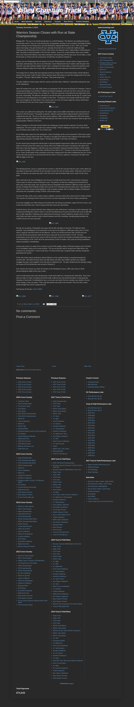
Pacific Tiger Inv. (105, 77)
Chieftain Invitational (25, 478)
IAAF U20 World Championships (63, 463)
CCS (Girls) (22, 411)
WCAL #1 (103, 74)
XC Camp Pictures (106, 87)
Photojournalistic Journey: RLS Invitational (32, 431)
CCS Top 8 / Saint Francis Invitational (65, 494)
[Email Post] (43, 304)
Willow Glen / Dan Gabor (61, 449)
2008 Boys (91, 455)
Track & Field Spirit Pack (61, 532)
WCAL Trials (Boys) (59, 635)
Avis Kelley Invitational (60, 436)
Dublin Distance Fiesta (60, 512)
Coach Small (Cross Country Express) (100, 501)
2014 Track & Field (59, 389)
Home (17, 21)
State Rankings (93, 472)
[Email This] (47, 304)
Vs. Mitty (56, 418)
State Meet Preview (24, 514)
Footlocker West (23, 401)
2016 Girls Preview (24, 441)
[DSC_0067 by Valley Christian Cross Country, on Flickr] (21, 162)
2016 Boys (91, 415)
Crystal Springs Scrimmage (27, 487)
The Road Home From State (27, 563)
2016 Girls (91, 413)
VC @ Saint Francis (59, 509)
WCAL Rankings (93, 467)
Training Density (93, 382)
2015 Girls (91, 418)
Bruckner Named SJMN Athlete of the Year (67, 469)
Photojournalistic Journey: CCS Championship (108, 63)
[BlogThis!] (49, 304)
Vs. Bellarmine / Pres (60, 433)
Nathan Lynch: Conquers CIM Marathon (31, 560)
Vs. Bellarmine (57, 566)
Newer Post (20, 366)
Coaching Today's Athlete (96, 387)
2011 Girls (91, 438)
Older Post (87, 366)
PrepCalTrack (104, 113)
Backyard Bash (23, 428)
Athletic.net (103, 120)
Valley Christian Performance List (99, 464)
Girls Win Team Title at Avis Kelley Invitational (68, 660)
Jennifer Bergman (94, 491)
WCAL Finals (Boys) (59, 408)
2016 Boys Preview (24, 443)
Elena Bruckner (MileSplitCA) (97, 486)
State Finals (57, 472)
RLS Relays (104, 82)
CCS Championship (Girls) (27, 463)
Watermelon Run (105, 84)
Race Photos (68, 21)
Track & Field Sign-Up (60, 534)
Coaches (58, 21)
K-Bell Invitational (58, 517)
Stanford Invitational (24, 475)
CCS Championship (106, 60)
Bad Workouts (92, 384)
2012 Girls (91, 433)
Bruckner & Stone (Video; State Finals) (100, 481)
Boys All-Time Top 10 (95, 410)
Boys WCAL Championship (27, 413)
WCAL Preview (23, 524)
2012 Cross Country (24, 387)
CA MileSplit (104, 118)
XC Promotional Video (25, 605)
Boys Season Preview (25, 494)
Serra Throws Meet (59, 663)
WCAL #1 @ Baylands (25, 534)
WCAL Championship (107, 67)
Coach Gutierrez (93, 499)
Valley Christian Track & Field (60, 10)
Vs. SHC (56, 438)
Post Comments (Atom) (33, 370)
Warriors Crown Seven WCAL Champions (66, 630)
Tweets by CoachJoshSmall (107, 49)
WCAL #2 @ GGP (24, 529)
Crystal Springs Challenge (26, 436)
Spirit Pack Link (23, 449)
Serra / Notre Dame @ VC (61, 514)
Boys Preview (57, 527)
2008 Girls (91, 453)
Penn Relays (57, 489)
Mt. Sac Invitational (24, 573)
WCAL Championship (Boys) (27, 521)
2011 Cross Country (24, 384)
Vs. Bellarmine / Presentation (62, 497)
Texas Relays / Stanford (61, 505)
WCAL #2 (103, 69)
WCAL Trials (57, 413)
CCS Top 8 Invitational (60, 569)
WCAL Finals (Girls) (59, 411)
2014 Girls (91, 423)
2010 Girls (91, 443)
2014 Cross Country (24, 392)
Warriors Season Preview (26, 546)
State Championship (25, 403)
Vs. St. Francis (58, 653)
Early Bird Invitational (25, 541)
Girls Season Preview (25, 492)
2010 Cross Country (24, 382)
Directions (48, 21)
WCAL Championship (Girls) (27, 519)
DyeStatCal (103, 115)
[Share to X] (51, 304)
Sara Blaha (91, 496)
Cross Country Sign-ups (26, 497)
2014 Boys (91, 425)
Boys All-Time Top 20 (95, 399)
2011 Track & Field (59, 382)
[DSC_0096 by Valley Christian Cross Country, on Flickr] (21, 296)
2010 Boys (91, 445)
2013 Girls (91, 428)
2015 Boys (91, 420)
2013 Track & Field (59, 387)
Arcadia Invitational (59, 426)
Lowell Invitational (24, 536)
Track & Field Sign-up (60, 453)
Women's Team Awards (26, 506)
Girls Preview (57, 530)
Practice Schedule (82, 21)
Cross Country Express (107, 108)
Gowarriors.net (105, 105)
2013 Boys (91, 430)
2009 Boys (91, 450)
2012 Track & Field (59, 384)
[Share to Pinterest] (55, 304)
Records (38, 21)
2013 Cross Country (24, 389)
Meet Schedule (27, 21)
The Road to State (106, 58)
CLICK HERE (37, 289)
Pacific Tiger (22, 426)
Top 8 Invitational (58, 421)
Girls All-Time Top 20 (95, 396)
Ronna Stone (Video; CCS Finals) (99, 489)
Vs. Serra (56, 416)
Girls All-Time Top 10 (95, 408)
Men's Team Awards (24, 509)
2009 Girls (91, 448)
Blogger (70, 683)
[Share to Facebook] (53, 304)
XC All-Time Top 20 (106, 96)
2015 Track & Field (59, 392)
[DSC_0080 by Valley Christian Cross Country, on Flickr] (54, 223)
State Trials (56, 474)
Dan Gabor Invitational (60, 522)
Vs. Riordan (57, 424)
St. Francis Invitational (60, 668)
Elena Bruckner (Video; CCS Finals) (100, 484)
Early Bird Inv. (104, 79)
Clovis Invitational (105, 72)
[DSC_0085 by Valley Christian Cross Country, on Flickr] (54, 296)
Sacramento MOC (59, 640)
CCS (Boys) (22, 408)
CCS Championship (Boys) (27, 460)
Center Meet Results (25, 526)
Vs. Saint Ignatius (58, 428)
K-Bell (55, 446)
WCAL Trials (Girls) (59, 633)
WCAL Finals (57, 482)
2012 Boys (91, 435)
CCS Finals (56, 403)
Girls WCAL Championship (27, 416)
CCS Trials (56, 406)
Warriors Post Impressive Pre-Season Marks (67, 604)
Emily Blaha (92, 494)
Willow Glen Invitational (60, 519)
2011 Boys (91, 440)
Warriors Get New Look (26, 446)
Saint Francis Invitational (61, 441)
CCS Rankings (93, 469)
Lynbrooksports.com (106, 110)
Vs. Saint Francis (58, 443)
